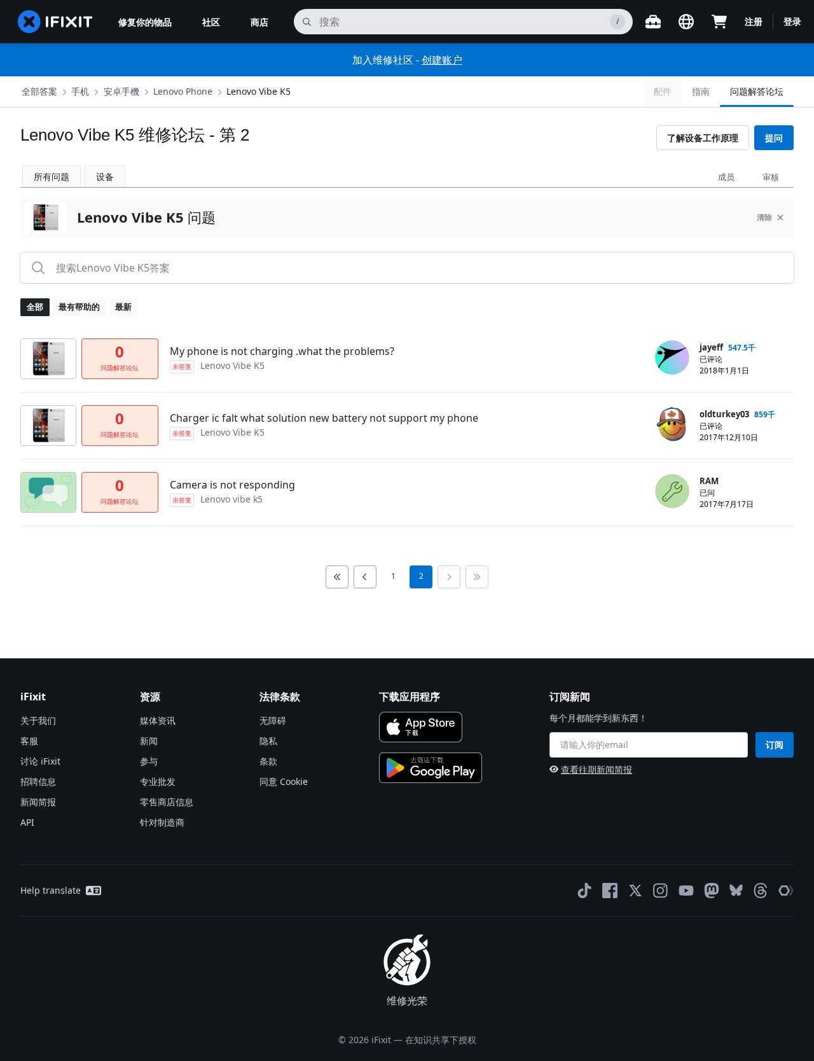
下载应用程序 (409, 697)
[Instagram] (660, 890)
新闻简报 (38, 802)
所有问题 (51, 176)
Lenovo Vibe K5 (258, 91)
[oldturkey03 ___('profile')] (672, 424)
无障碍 (272, 720)
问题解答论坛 (756, 91)
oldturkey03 (724, 414)
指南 (701, 91)
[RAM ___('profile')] (672, 491)
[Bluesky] (736, 890)
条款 (268, 761)
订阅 (774, 745)
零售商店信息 (166, 802)
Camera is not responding (232, 485)
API (27, 822)
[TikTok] (584, 890)
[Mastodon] (711, 890)
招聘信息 (38, 781)
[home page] (55, 21)
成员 (726, 177)
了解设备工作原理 (702, 138)
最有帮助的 (79, 306)
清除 (764, 217)
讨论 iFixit (40, 761)
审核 (770, 177)
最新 (123, 306)
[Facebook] (609, 890)
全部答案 (39, 91)
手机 (80, 91)
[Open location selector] (686, 21)
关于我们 (38, 720)
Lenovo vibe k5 (231, 499)
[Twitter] (635, 890)
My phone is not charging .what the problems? (282, 351)
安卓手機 (121, 91)
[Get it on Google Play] (430, 767)
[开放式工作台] (653, 21)
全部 (35, 306)
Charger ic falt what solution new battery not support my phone (324, 418)
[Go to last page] (477, 576)
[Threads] (760, 890)
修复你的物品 (145, 22)
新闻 (149, 741)
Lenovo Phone (182, 91)
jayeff (711, 347)
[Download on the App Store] (420, 727)
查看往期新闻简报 (596, 769)
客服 (29, 741)
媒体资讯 (158, 720)
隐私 (268, 741)
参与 (149, 761)
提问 (774, 138)
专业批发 (158, 781)
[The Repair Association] (786, 890)
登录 (792, 21)
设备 (105, 176)
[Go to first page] (337, 576)
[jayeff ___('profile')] (672, 357)
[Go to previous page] (365, 576)
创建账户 (442, 60)
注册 (753, 21)
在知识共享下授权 (440, 1040)
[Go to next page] (449, 576)
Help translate (50, 890)
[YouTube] (686, 890)
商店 (259, 22)
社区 (211, 22)
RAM (709, 481)
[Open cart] (719, 21)
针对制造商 (162, 822)
